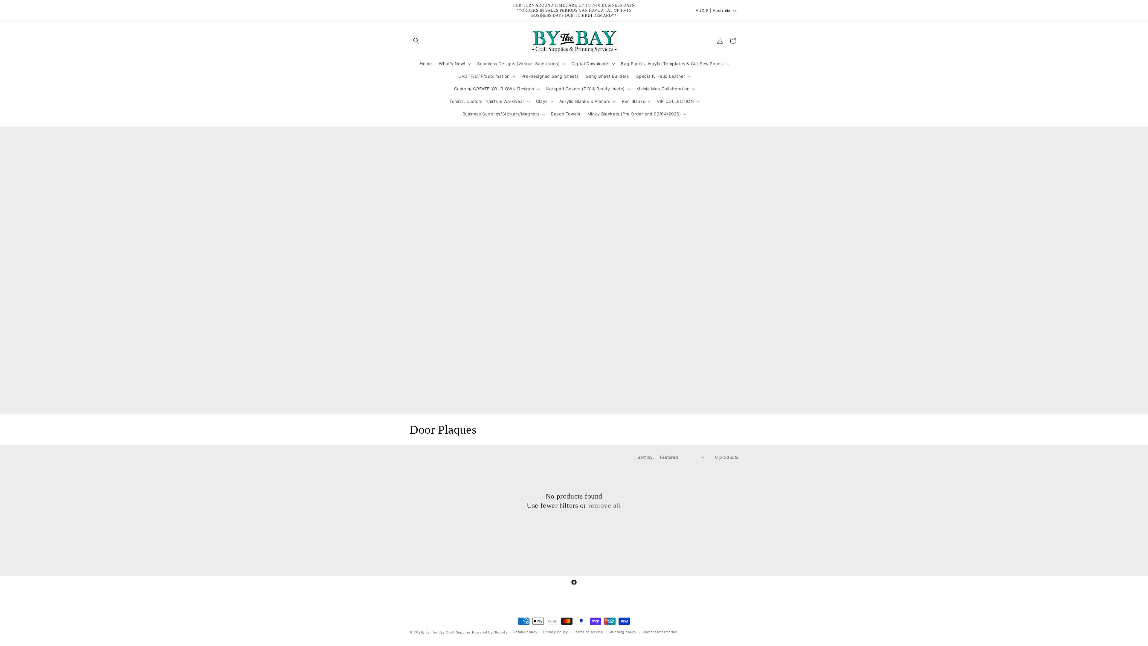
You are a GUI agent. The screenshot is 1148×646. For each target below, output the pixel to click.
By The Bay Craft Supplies (448, 632)
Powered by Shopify (490, 632)
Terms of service (588, 632)
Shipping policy (622, 632)
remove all (604, 505)
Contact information (659, 632)
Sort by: (645, 457)
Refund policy (525, 632)
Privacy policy (555, 632)
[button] (416, 40)
